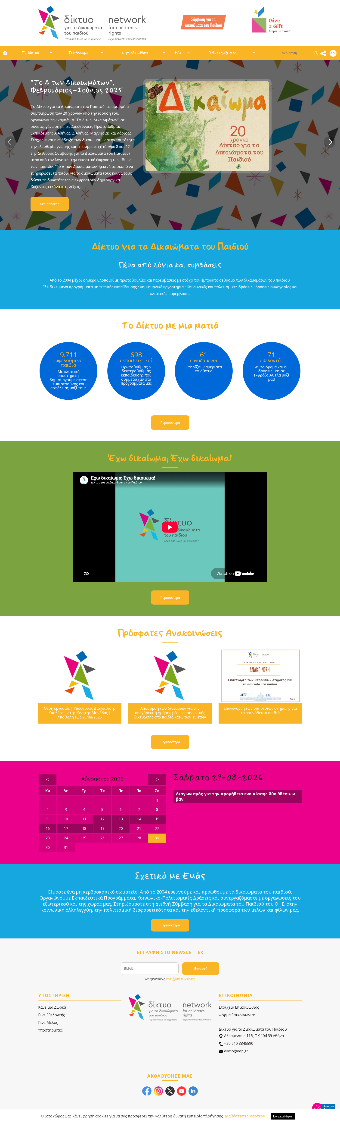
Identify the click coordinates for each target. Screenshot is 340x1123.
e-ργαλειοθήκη (135, 53)
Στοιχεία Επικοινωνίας (239, 1007)
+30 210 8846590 (238, 1043)
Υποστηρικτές (50, 1030)
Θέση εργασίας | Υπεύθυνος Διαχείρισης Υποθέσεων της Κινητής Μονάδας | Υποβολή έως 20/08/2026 (80, 713)
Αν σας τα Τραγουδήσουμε (104, 82)
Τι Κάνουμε (78, 53)
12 (102, 819)
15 (157, 819)
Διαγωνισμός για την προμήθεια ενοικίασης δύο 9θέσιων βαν (235, 796)
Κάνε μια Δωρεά (52, 1007)
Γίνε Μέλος (48, 1022)
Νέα (178, 53)
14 (139, 819)
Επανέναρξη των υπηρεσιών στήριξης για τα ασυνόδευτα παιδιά (260, 710)
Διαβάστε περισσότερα (245, 1116)
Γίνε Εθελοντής (51, 1014)
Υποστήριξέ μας (223, 53)
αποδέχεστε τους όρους (180, 979)
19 (102, 828)
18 (84, 828)
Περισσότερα (80, 165)
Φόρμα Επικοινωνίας (237, 1014)
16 (48, 828)
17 (66, 828)
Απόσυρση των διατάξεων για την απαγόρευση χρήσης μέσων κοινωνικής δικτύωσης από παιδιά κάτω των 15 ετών (170, 713)
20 (121, 828)
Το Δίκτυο (30, 53)
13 (121, 819)
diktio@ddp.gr (235, 1051)
